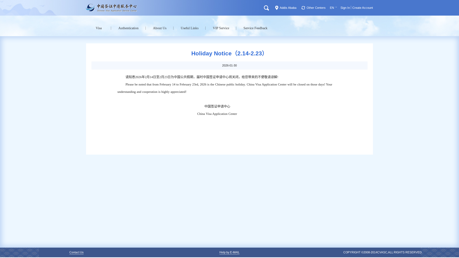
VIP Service (221, 28)
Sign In (345, 7)
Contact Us (76, 252)
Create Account (362, 7)
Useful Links (189, 28)
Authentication (128, 28)
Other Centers (316, 7)
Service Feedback (255, 28)
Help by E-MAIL (229, 252)
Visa (99, 28)
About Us (159, 28)
